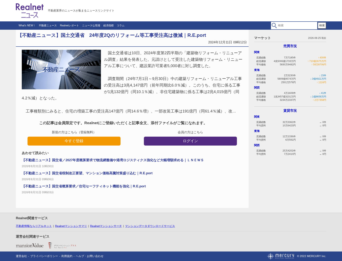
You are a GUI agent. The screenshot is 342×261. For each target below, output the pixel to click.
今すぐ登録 (74, 141)
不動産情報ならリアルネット (34, 226)
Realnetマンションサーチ (106, 226)
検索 (322, 25)
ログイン (190, 141)
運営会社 (21, 256)
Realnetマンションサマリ (71, 226)
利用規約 (66, 256)
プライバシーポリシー (44, 256)
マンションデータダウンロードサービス (150, 226)
